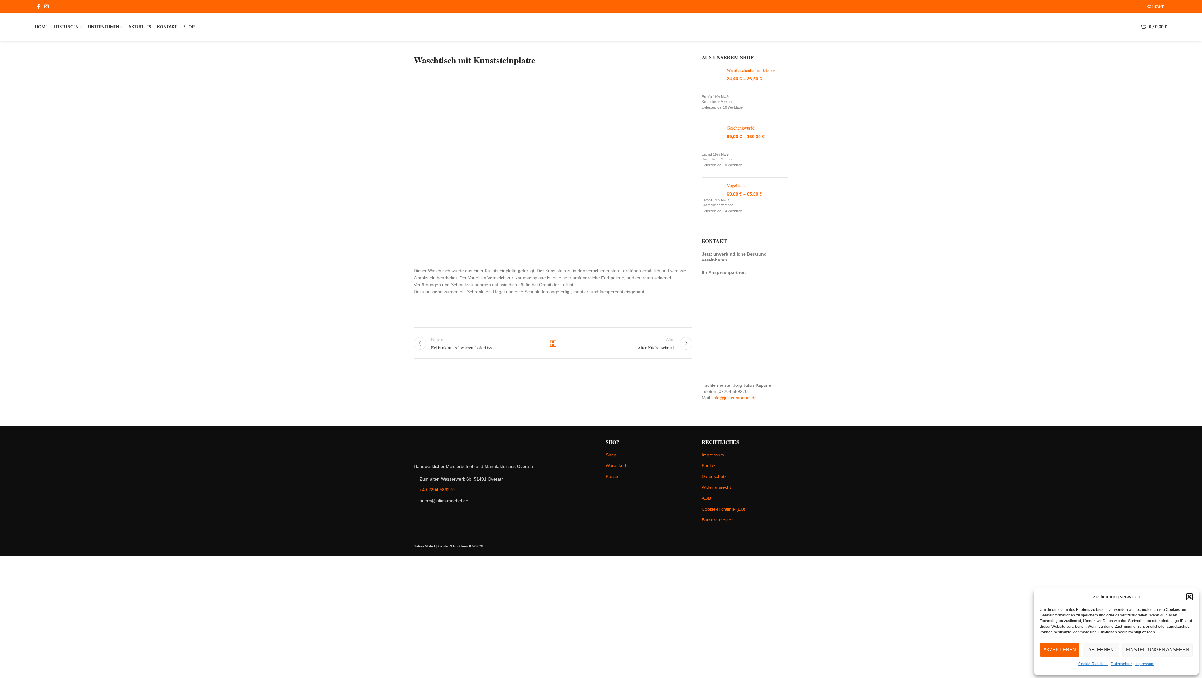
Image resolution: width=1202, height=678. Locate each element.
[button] (1189, 597)
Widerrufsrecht (716, 487)
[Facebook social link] (38, 6)
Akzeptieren (1059, 649)
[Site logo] (601, 27)
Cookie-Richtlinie (1093, 664)
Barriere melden (718, 519)
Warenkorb (617, 465)
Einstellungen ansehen (1157, 649)
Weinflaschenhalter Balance (751, 70)
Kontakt (709, 465)
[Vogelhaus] (712, 190)
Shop (611, 454)
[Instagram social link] (46, 6)
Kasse (612, 476)
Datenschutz (1121, 664)
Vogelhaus (736, 185)
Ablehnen (1101, 649)
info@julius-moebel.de (734, 397)
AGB (706, 498)
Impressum (1144, 664)
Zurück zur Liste (553, 343)
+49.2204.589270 (437, 489)
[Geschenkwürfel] (712, 138)
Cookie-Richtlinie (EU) (723, 509)
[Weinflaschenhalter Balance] (712, 80)
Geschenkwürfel (741, 128)
